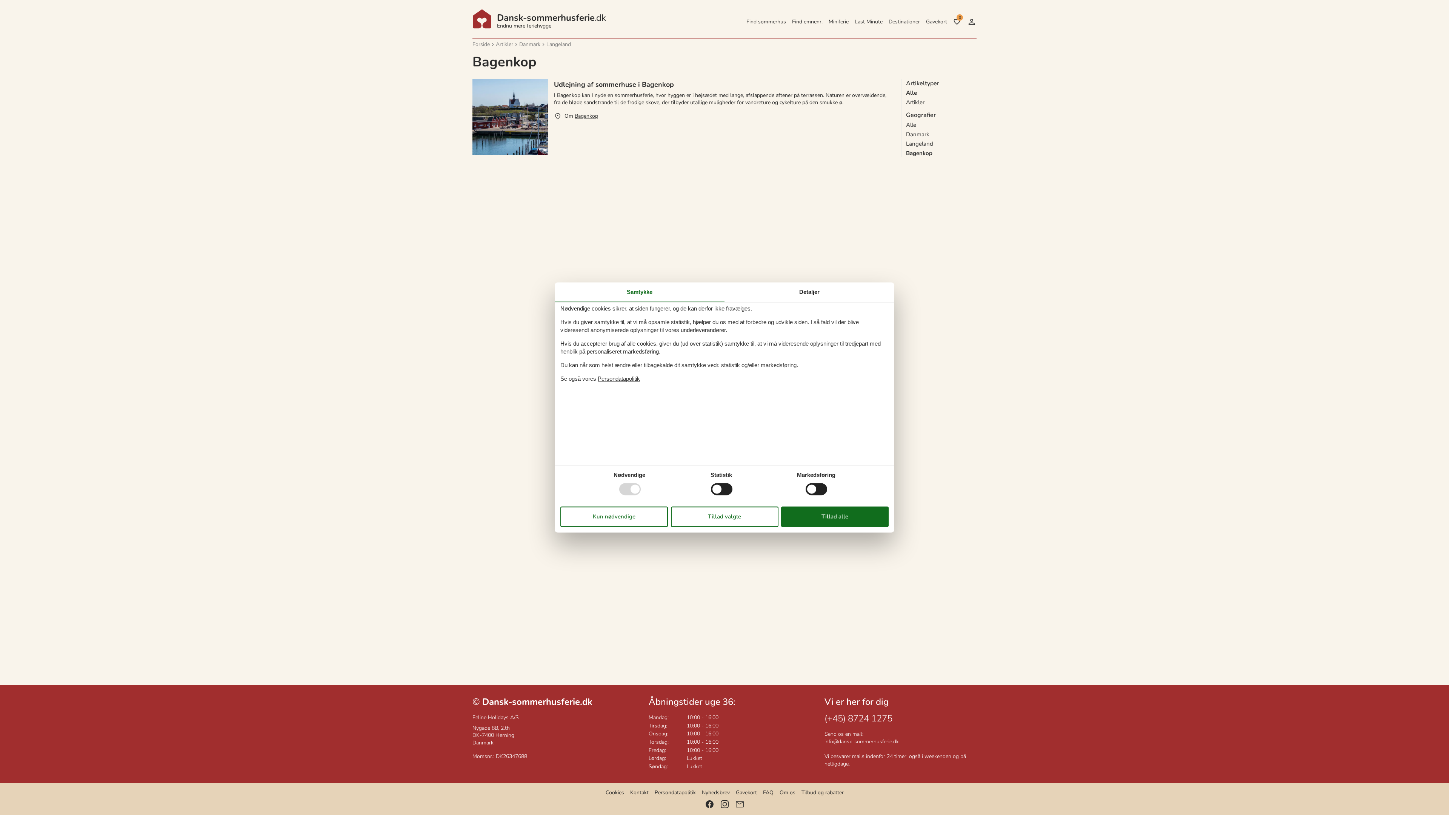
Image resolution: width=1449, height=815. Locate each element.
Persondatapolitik (675, 792)
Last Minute (869, 21)
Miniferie (839, 21)
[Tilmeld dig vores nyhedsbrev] (739, 804)
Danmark (917, 134)
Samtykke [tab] (639, 292)
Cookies (615, 792)
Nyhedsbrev (716, 792)
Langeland (919, 144)
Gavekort (936, 21)
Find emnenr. (807, 21)
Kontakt (639, 792)
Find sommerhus (766, 21)
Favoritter (960, 17)
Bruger (972, 21)
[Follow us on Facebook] (709, 804)
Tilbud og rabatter (822, 792)
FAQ (768, 792)
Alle (911, 125)
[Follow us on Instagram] (724, 804)
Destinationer (904, 21)
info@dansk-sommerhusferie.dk (861, 741)
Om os (787, 792)
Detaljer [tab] (809, 292)
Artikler (915, 102)
